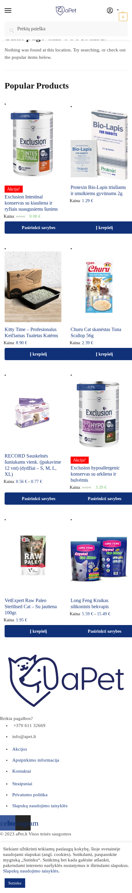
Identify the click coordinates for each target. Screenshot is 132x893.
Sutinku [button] (14, 883)
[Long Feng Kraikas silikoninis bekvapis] (99, 557)
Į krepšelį (38, 354)
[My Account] (110, 11)
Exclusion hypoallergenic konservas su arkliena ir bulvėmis (95, 474)
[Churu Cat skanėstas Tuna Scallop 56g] (99, 286)
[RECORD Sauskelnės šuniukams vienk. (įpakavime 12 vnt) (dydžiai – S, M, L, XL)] (33, 413)
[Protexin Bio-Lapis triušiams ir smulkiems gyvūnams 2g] (99, 144)
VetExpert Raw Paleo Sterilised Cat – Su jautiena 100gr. (31, 606)
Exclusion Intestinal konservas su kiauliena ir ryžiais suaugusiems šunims (31, 203)
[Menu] (14, 10)
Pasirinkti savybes (38, 227)
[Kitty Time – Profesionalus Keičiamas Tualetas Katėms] (33, 286)
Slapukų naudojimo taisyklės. (31, 871)
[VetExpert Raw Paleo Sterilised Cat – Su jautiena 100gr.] (33, 557)
